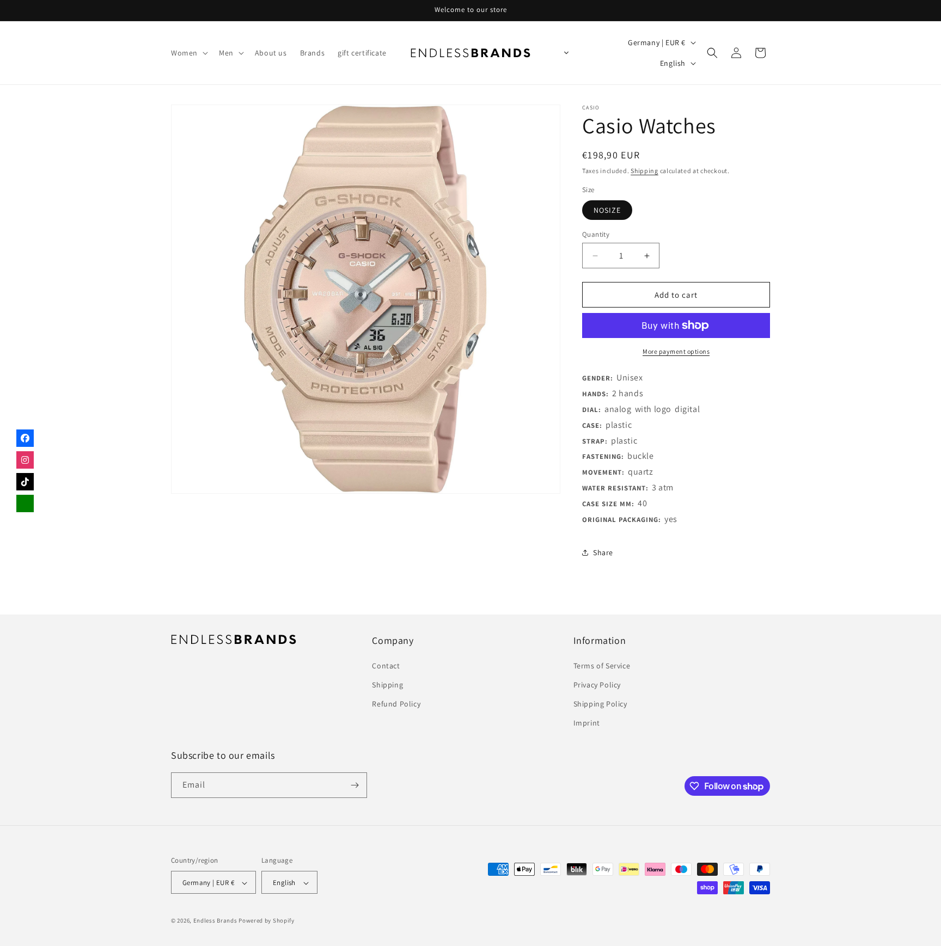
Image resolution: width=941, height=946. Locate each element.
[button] (188, 52)
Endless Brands (215, 921)
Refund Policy (396, 703)
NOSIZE (607, 210)
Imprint (586, 723)
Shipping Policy (600, 703)
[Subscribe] (354, 785)
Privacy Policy (597, 684)
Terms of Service (602, 665)
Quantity (595, 234)
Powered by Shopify (267, 921)
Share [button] (603, 552)
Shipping (644, 171)
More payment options (676, 351)
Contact (386, 665)
